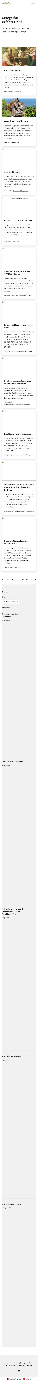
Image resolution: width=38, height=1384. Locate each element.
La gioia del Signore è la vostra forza (18, 326)
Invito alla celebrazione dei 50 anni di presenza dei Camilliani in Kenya (13, 911)
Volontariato (26, 404)
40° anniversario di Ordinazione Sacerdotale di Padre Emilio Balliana (19, 487)
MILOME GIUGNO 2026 (11, 1057)
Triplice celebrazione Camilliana (10, 615)
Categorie (5, 597)
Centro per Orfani (23, 295)
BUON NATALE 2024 (13, 70)
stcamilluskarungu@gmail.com (21, 1365)
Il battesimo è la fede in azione (18, 433)
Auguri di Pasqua (12, 172)
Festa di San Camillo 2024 (16, 121)
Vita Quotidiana (24, 191)
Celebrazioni (18, 91)
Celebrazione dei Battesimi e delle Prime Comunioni (17, 382)
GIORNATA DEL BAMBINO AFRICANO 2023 (17, 272)
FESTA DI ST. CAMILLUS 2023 (18, 220)
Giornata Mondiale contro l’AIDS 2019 (16, 542)
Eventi (30, 295)
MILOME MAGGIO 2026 (11, 1204)
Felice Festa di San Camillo (12, 762)
